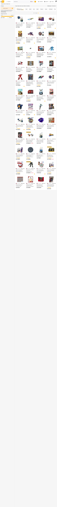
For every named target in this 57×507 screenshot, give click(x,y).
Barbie (37, 9)
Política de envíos (3, 11)
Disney (46, 9)
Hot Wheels (50, 9)
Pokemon (41, 9)
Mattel (30, 9)
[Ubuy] (2, 1)
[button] (40, 1)
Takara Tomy (22, 37)
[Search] (35, 1)
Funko (26, 9)
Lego (34, 9)
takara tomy (54, 37)
